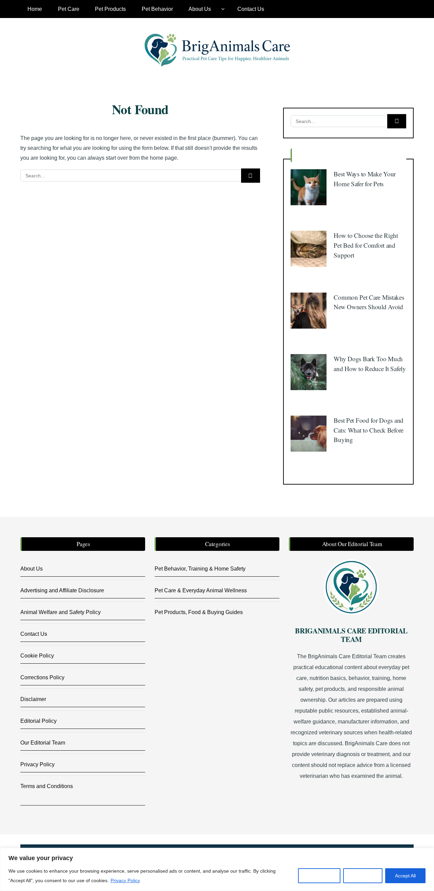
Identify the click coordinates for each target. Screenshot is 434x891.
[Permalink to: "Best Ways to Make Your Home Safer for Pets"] (309, 187)
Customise (319, 875)
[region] (217, 869)
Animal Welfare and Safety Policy (60, 612)
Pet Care (68, 9)
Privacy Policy (125, 880)
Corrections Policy (42, 677)
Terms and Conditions (46, 786)
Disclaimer (33, 699)
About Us (200, 9)
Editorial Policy (38, 721)
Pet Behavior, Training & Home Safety (200, 569)
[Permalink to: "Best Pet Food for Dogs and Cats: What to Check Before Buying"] (309, 433)
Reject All (363, 875)
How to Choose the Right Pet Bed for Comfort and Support (366, 245)
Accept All (405, 875)
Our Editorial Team (42, 743)
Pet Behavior (157, 9)
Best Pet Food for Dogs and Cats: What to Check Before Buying (368, 430)
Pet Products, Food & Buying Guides (199, 612)
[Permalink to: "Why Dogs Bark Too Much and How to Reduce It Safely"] (309, 371)
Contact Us (250, 9)
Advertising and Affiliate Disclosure (62, 590)
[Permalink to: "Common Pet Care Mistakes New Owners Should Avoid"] (309, 310)
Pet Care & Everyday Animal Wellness (201, 590)
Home (34, 9)
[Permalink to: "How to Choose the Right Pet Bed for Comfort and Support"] (309, 248)
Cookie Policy (37, 656)
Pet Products (110, 9)
